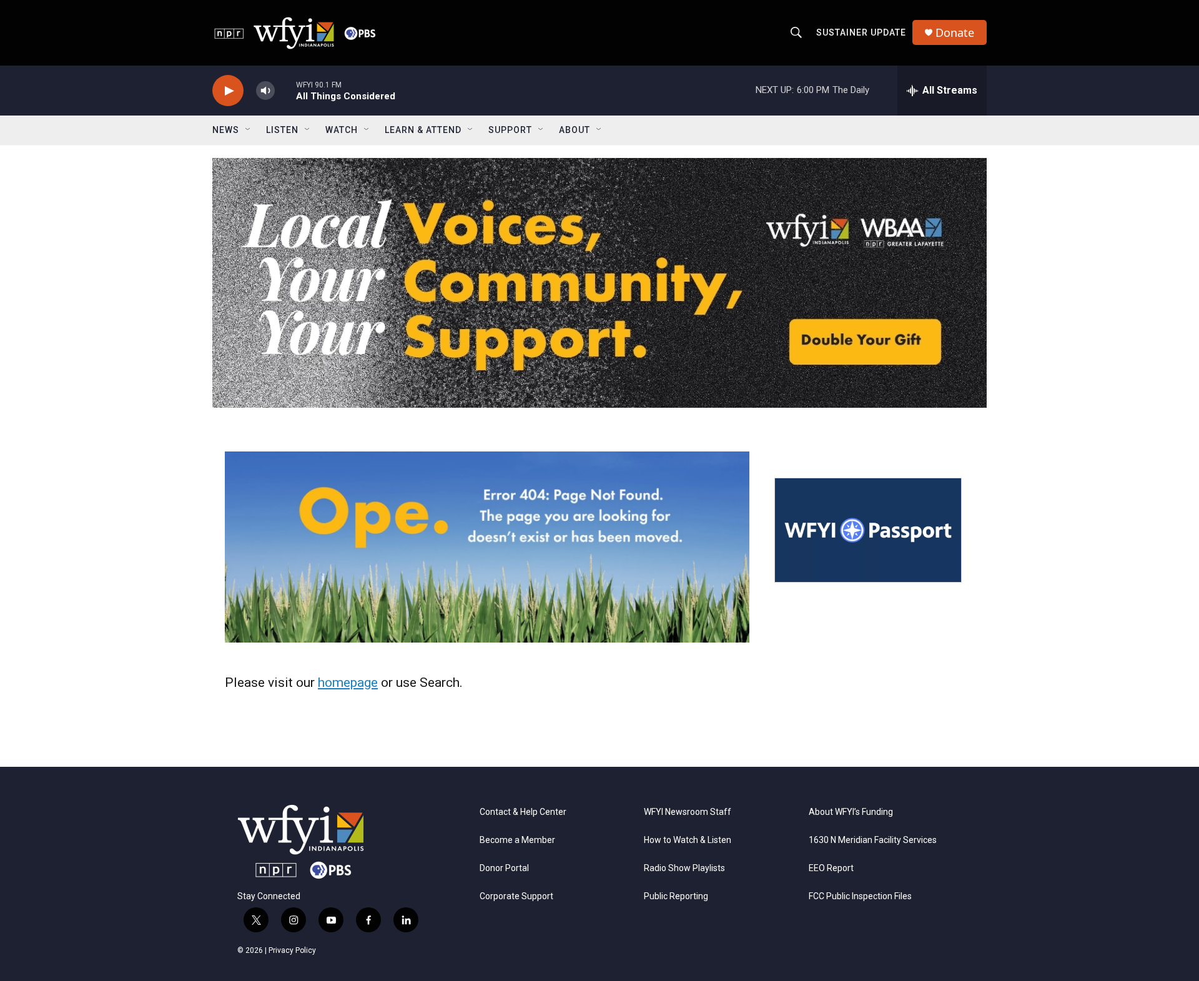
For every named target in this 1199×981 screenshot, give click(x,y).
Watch (341, 130)
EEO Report (831, 868)
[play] (228, 91)
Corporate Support (516, 896)
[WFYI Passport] (868, 530)
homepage (348, 682)
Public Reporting (676, 896)
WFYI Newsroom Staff (687, 812)
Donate (954, 32)
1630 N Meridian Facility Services (873, 840)
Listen (282, 130)
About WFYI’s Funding (851, 812)
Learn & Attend (423, 130)
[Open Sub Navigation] (249, 130)
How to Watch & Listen (687, 840)
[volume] (265, 91)
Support (510, 130)
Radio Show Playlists (684, 868)
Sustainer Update (861, 32)
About (574, 130)
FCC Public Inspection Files (860, 896)
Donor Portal (504, 868)
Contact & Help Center (523, 812)
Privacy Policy (292, 950)
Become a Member (517, 840)
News (225, 130)
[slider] (285, 90)
